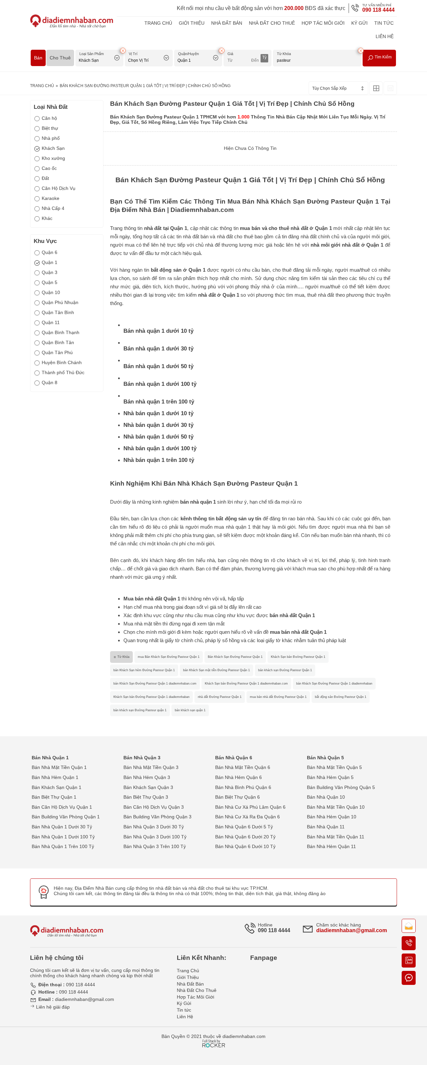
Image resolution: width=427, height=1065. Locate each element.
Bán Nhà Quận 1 (50, 757)
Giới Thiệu (191, 23)
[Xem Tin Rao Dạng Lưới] (376, 88)
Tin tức (384, 23)
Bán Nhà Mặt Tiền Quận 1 (59, 767)
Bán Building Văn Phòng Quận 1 (66, 816)
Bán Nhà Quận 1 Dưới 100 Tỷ (63, 836)
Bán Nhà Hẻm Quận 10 (331, 816)
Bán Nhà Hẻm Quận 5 (330, 777)
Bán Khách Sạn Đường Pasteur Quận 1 (235, 656)
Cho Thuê (60, 57)
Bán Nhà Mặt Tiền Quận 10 (336, 807)
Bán (38, 57)
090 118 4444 (378, 10)
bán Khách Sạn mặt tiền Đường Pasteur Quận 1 (216, 670)
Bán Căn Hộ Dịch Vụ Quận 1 (62, 807)
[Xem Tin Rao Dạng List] (390, 88)
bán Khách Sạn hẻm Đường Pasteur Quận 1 (144, 670)
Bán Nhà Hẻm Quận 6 (238, 777)
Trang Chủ (158, 23)
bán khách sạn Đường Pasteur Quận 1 (285, 670)
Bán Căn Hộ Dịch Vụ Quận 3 (153, 807)
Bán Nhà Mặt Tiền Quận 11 (335, 836)
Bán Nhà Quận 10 (326, 797)
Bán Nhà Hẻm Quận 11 (331, 846)
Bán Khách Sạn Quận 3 (148, 787)
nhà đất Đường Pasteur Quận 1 (220, 697)
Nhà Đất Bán (226, 23)
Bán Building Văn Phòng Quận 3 (157, 816)
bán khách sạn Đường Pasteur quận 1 (139, 710)
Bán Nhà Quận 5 (325, 757)
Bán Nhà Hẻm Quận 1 (55, 777)
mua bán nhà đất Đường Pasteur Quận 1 (278, 697)
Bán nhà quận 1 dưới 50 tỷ (158, 366)
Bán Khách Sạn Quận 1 (56, 787)
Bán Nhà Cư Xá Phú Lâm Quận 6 (250, 807)
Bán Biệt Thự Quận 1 (54, 797)
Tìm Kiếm (383, 57)
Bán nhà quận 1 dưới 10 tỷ (158, 331)
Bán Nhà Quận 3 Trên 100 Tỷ (154, 846)
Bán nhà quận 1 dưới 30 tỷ (158, 348)
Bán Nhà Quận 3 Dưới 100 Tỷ (154, 836)
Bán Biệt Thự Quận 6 (237, 797)
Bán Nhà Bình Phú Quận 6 (243, 787)
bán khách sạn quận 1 (190, 710)
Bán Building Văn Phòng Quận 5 (341, 787)
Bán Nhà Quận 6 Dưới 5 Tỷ (244, 826)
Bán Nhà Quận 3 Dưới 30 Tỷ (153, 826)
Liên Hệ (385, 36)
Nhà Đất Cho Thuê (272, 23)
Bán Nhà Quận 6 (233, 757)
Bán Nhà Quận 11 (326, 826)
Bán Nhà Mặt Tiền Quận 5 (334, 767)
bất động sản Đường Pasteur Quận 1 (340, 697)
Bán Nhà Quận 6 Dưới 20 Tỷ (245, 836)
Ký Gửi (359, 23)
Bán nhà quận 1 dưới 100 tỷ (159, 384)
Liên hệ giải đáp (52, 1007)
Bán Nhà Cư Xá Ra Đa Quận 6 (247, 816)
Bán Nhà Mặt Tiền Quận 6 (242, 767)
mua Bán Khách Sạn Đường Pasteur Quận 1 (168, 656)
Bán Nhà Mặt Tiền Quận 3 (150, 767)
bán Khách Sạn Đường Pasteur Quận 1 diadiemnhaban (334, 683)
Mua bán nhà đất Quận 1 (151, 598)
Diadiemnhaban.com (202, 209)
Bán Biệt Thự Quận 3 (145, 797)
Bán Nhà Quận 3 (141, 757)
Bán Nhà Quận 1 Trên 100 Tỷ (63, 846)
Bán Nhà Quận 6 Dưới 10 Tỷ (245, 846)
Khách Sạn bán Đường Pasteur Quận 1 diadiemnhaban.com (246, 683)
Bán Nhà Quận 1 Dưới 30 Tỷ (62, 826)
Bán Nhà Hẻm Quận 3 (146, 777)
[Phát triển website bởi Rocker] (213, 1037)
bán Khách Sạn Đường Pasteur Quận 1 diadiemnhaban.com (154, 683)
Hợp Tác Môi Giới (323, 23)
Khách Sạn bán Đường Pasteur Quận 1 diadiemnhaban (151, 697)
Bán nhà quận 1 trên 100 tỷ (158, 401)
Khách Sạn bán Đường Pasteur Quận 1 (298, 656)
